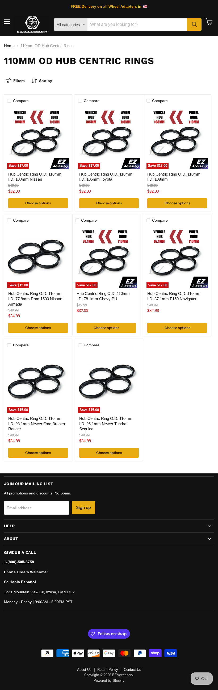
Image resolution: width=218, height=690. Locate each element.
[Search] (194, 24)
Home (9, 45)
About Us (84, 670)
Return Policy (107, 670)
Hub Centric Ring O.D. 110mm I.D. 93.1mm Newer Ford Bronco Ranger (36, 423)
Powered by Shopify (109, 681)
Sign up (83, 507)
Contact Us (132, 670)
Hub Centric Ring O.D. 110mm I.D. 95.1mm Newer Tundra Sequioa (105, 423)
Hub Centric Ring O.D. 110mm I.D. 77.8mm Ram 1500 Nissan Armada (35, 298)
